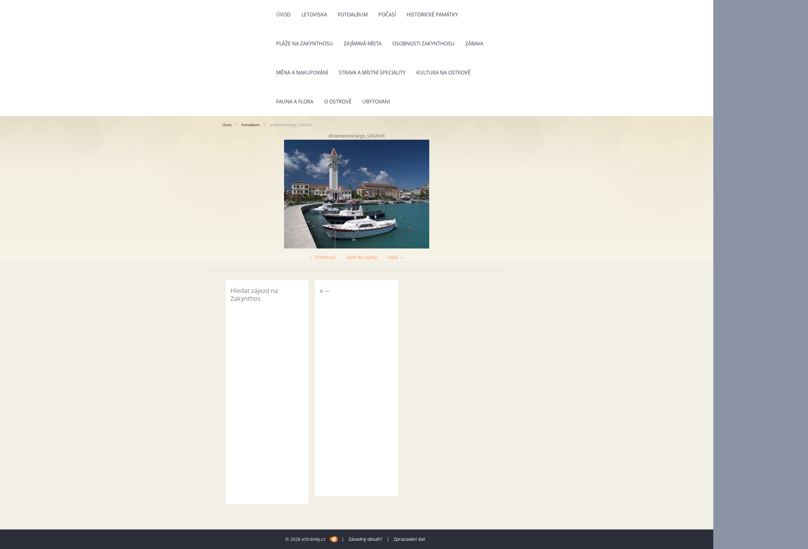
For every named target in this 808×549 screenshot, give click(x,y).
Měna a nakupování (302, 72)
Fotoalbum (353, 14)
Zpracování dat (409, 539)
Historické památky (432, 14)
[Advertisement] (356, 397)
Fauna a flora (294, 101)
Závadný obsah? (365, 539)
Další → (396, 257)
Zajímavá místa (363, 43)
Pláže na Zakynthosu (304, 43)
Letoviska (314, 14)
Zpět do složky (362, 257)
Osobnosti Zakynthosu (423, 43)
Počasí (387, 14)
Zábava (474, 43)
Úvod (283, 14)
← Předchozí (322, 257)
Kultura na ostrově (443, 72)
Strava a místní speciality (372, 72)
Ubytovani (376, 101)
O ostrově (338, 101)
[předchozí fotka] (233, 194)
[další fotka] (480, 194)
